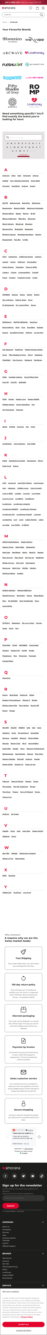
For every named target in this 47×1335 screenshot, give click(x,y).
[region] (23, 1311)
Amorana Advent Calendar (9, 1239)
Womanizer (7, 1258)
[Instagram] (14, 1176)
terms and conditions (10, 1211)
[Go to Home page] (8, 8)
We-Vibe (5, 1264)
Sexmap (5, 1232)
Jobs (4, 1235)
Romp (4, 1269)
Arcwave (5, 1261)
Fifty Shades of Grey (10, 1267)
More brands (7, 1278)
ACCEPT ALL (23, 1324)
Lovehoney (6, 1272)
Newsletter (6, 1230)
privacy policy (21, 1211)
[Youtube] (33, 1176)
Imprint (5, 1243)
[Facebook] (5, 1176)
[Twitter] (23, 1176)
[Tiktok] (42, 1176)
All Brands (14, 22)
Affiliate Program (9, 1246)
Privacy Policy (27, 1317)
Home (4, 22)
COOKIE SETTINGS (23, 1331)
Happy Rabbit (7, 1275)
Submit (10, 1206)
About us (5, 1227)
